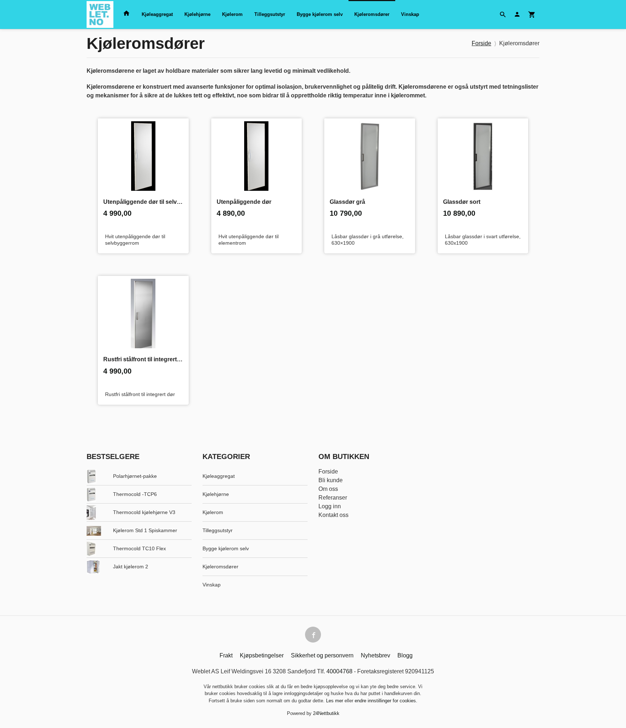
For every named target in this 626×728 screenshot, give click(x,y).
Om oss (328, 489)
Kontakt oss (333, 515)
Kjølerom (232, 14)
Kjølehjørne (197, 14)
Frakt (226, 655)
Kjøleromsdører (371, 14)
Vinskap (410, 14)
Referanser (332, 498)
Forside (481, 43)
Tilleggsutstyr (269, 14)
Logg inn (329, 506)
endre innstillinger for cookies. (386, 700)
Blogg (405, 655)
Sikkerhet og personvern (322, 655)
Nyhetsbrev (375, 655)
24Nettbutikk (326, 713)
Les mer (335, 700)
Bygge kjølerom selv (320, 14)
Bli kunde (330, 480)
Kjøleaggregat (157, 14)
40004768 (339, 671)
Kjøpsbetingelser (262, 655)
